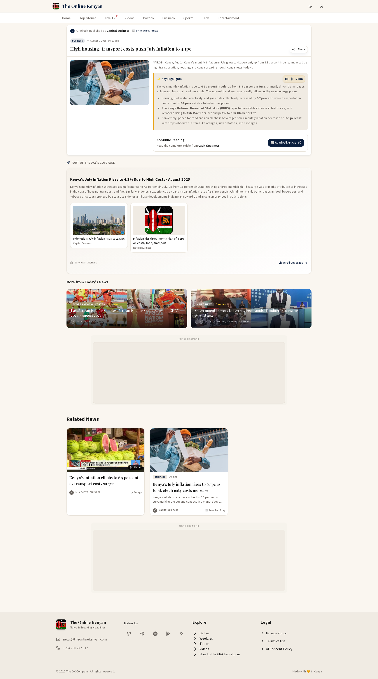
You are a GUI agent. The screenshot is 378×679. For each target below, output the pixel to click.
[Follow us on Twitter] (129, 634)
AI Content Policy (279, 649)
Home (66, 18)
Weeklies (206, 638)
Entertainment (228, 18)
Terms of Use (275, 641)
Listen (299, 79)
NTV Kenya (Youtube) (87, 492)
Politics (148, 18)
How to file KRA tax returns (220, 654)
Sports (188, 18)
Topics (204, 643)
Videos (129, 18)
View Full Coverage (291, 263)
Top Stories (87, 18)
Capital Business (168, 510)
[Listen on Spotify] (155, 634)
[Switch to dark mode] (310, 6)
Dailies (205, 633)
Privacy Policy (276, 633)
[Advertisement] (189, 373)
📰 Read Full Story (215, 510)
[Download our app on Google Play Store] (168, 634)
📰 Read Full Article (145, 31)
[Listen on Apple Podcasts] (142, 634)
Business (169, 18)
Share (301, 49)
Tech (205, 18)
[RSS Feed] (181, 634)
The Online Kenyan (82, 6)
